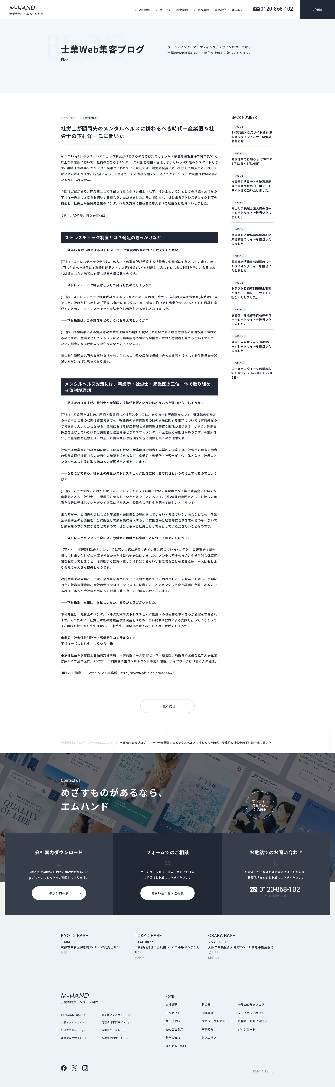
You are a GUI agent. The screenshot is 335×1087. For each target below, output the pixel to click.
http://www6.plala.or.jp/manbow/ (147, 672)
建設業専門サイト (74, 1038)
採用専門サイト (113, 1030)
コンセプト (173, 1013)
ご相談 (317, 9)
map (66, 952)
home (170, 996)
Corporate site (73, 1015)
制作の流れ (173, 1037)
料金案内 (182, 10)
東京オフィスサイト (116, 1015)
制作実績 (207, 1013)
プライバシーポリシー (252, 1013)
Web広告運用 (174, 1029)
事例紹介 (220, 10)
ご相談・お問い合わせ (252, 1021)
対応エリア (238, 10)
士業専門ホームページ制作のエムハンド (87, 743)
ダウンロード (246, 1029)
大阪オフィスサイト (75, 1022)
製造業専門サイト (115, 1038)
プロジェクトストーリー (218, 1021)
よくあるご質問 (176, 1046)
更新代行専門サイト (116, 1022)
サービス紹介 (174, 1021)
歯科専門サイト (73, 1030)
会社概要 (171, 1004)
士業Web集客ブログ (133, 743)
